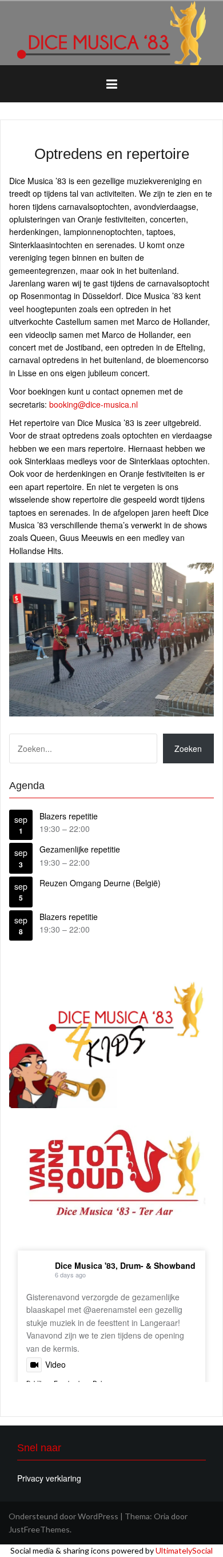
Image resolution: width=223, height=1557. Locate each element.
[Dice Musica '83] (111, 32)
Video (55, 1364)
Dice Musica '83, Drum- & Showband (125, 1265)
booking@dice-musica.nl (93, 404)
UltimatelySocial (184, 1550)
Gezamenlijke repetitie (79, 849)
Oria (161, 1516)
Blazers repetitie (68, 816)
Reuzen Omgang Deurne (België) (100, 883)
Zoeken (188, 748)
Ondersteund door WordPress (63, 1516)
